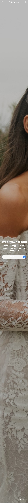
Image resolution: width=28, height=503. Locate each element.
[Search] (25, 2)
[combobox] (14, 257)
